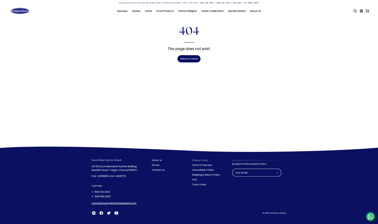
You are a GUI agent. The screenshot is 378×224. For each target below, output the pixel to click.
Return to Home (189, 58)
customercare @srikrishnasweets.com (114, 203)
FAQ (194, 179)
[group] (189, 3)
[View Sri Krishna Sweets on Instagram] (93, 213)
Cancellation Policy (203, 170)
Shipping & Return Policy (206, 174)
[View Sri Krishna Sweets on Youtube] (116, 213)
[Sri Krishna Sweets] (20, 11)
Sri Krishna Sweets (278, 213)
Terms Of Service (202, 165)
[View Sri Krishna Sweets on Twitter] (108, 213)
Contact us (158, 170)
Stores (155, 165)
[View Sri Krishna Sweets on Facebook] (101, 213)
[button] (136, 11)
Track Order (199, 184)
